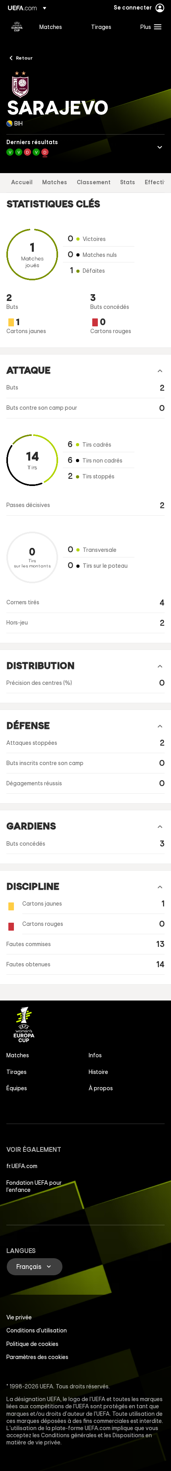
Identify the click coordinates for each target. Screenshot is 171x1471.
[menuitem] (58, 27)
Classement (94, 182)
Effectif (155, 182)
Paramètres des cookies (37, 1357)
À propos (101, 1088)
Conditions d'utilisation (36, 1330)
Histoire (98, 1072)
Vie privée (19, 1317)
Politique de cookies (32, 1344)
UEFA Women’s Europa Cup (17, 26)
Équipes (16, 1088)
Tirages (16, 1072)
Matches (54, 182)
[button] (149, 27)
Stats (127, 182)
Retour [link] (24, 57)
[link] (50, 27)
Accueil (22, 182)
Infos (95, 1055)
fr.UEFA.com (21, 1166)
